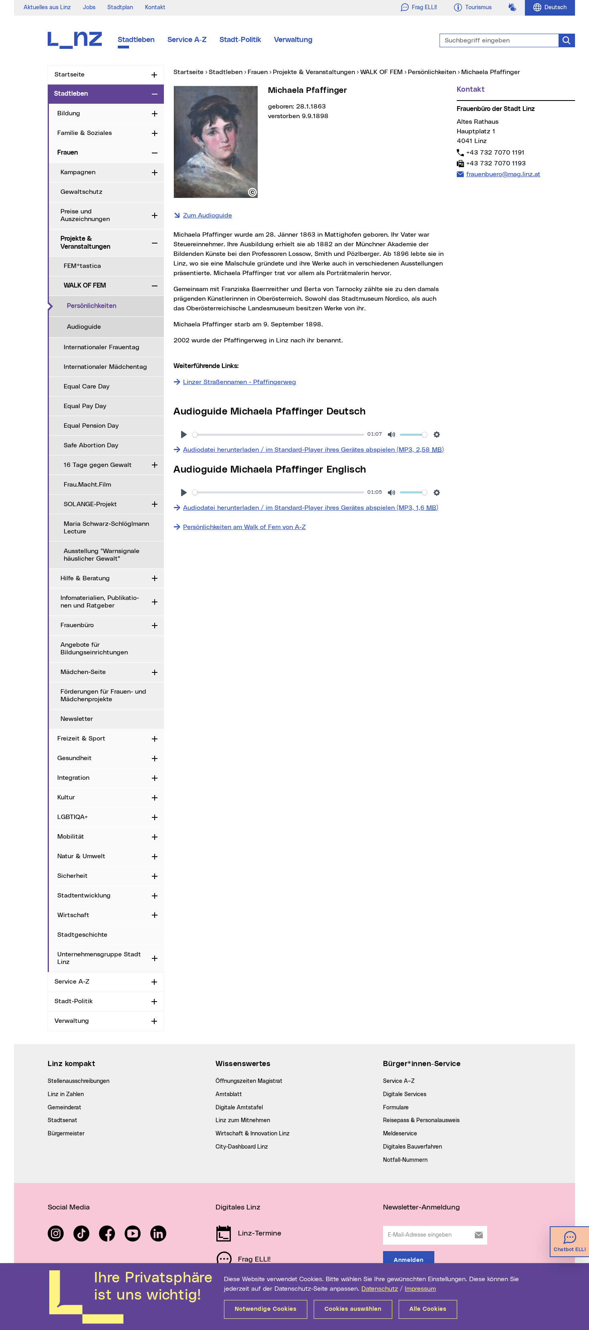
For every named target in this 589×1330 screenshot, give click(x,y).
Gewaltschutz (82, 192)
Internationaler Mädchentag (105, 367)
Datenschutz (379, 1289)
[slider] (278, 435)
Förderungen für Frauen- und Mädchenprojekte (103, 695)
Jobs (89, 7)
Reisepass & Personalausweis (421, 1120)
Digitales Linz (238, 1207)
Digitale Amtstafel (239, 1108)
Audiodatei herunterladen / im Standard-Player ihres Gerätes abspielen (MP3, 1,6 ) (310, 507)
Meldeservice (400, 1134)
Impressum (420, 1289)
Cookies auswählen (353, 1309)
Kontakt (155, 7)
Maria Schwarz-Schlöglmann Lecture (106, 528)
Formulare (396, 1108)
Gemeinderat (64, 1108)
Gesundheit (74, 758)
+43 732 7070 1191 (495, 152)
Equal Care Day (86, 386)
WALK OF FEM (85, 285)
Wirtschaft (73, 915)
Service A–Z (399, 1081)
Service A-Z (187, 40)
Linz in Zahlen (66, 1094)
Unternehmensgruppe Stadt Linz (99, 958)
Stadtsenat (62, 1120)
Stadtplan (120, 7)
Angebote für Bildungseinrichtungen (94, 649)
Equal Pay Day (85, 406)
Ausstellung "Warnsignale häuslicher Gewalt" (101, 555)
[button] (252, 192)
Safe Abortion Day (91, 445)
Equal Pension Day (91, 426)
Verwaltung (293, 40)
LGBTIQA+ (72, 817)
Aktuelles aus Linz (47, 7)
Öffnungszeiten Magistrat (249, 1081)
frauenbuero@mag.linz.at (503, 174)
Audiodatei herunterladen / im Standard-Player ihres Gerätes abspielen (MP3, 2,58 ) (313, 449)
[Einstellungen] (436, 434)
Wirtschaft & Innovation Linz (253, 1134)
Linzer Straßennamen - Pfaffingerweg (239, 382)
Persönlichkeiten (115, 305)
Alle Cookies (427, 1309)
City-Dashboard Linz (242, 1147)
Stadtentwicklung (84, 895)
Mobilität (70, 836)
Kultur (66, 797)
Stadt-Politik (240, 40)
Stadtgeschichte (82, 935)
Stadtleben (136, 40)
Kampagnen (78, 172)
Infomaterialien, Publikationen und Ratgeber (100, 602)
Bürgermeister (66, 1134)
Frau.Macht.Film (87, 484)
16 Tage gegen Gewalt (98, 465)
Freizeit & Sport (81, 738)
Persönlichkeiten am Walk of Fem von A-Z (244, 527)
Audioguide (84, 327)
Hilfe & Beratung (85, 578)
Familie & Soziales (84, 133)
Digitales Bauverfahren (412, 1147)
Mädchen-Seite (83, 672)
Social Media (69, 1207)
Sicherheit (72, 876)
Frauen (67, 152)
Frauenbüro (77, 625)
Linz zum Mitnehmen (243, 1120)
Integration (73, 778)
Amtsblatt (229, 1094)
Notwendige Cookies (266, 1309)
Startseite (69, 74)
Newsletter (77, 719)
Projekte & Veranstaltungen (85, 242)
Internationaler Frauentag (101, 347)
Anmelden (409, 1260)
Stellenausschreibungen (78, 1081)
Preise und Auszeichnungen (85, 215)
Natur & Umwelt (81, 856)
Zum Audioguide (207, 215)
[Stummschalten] (391, 434)
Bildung (68, 113)
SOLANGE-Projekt (90, 504)
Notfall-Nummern (405, 1160)
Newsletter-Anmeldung (421, 1207)
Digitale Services (404, 1094)
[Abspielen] (184, 434)
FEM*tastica (82, 266)
